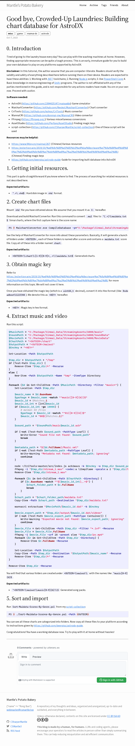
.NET (50, 79)
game (20, 33)
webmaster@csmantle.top (20, 710)
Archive (94, 5)
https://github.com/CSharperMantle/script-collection (63, 127)
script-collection (75, 606)
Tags (104, 5)
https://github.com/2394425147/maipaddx (46, 103)
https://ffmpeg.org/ (33, 119)
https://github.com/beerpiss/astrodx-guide (36, 159)
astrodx (45, 33)
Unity (57, 83)
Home (83, 5)
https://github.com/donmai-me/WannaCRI (49, 115)
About (125, 5)
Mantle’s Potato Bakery (25, 5)
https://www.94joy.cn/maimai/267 (31, 144)
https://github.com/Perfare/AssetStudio (49, 123)
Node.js (83, 79)
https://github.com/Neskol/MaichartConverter (61, 107)
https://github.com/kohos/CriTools (43, 111)
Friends (114, 5)
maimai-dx (32, 33)
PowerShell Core (113, 79)
